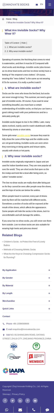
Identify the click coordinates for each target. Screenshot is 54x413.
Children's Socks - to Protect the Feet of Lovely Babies (24, 243)
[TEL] (34, 410)
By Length (7, 293)
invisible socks (23, 135)
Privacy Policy (18, 394)
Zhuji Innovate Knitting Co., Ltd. (26, 386)
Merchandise (9, 301)
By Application (9, 270)
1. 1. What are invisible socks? (18, 47)
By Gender (8, 278)
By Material (8, 285)
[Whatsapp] (6, 410)
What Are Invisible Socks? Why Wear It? (25, 22)
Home (8, 19)
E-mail (9, 329)
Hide (23, 43)
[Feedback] (47, 410)
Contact (6, 316)
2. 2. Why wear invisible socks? (19, 51)
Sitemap (6, 394)
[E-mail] (20, 410)
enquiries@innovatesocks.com (26, 329)
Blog (15, 19)
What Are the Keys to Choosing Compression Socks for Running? (27, 255)
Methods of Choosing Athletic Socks (20, 249)
